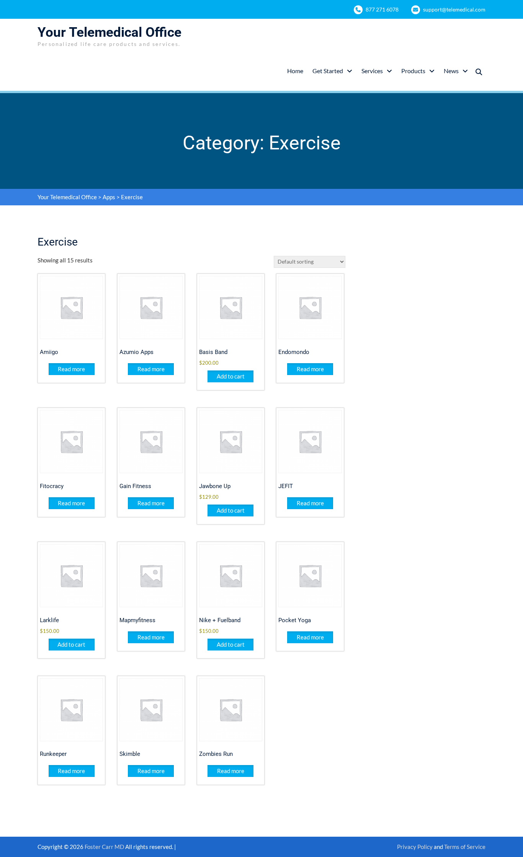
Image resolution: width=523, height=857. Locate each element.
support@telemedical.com (454, 9)
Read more (71, 368)
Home (295, 70)
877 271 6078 (382, 9)
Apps (109, 196)
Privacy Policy (415, 846)
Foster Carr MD (105, 846)
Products (413, 70)
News (451, 70)
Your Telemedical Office (109, 32)
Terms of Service (464, 846)
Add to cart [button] (231, 376)
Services (372, 70)
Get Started (327, 70)
